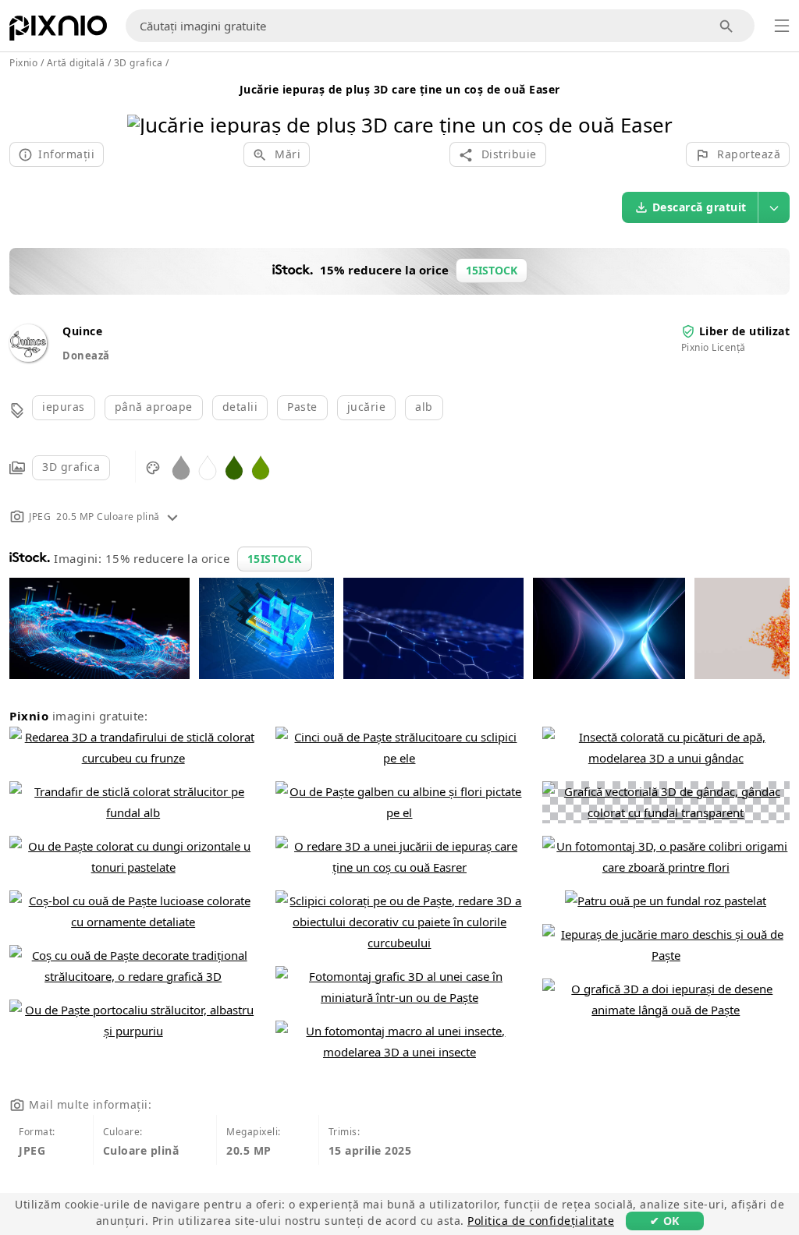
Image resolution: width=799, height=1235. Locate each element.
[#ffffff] (207, 467)
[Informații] (172, 516)
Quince (82, 331)
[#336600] (234, 467)
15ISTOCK (274, 558)
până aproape (154, 406)
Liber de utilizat (744, 331)
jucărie (366, 406)
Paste (302, 406)
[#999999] (181, 467)
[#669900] (260, 467)
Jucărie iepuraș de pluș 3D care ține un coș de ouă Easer (400, 89)
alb (424, 406)
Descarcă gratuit (699, 207)
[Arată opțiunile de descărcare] (774, 207)
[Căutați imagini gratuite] (727, 26)
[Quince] (28, 357)
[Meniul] (781, 25)
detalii (240, 406)
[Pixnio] (58, 31)
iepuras (63, 406)
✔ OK (665, 1220)
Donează (86, 356)
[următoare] (655, 105)
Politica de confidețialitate (540, 1220)
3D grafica (71, 466)
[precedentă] (144, 105)
